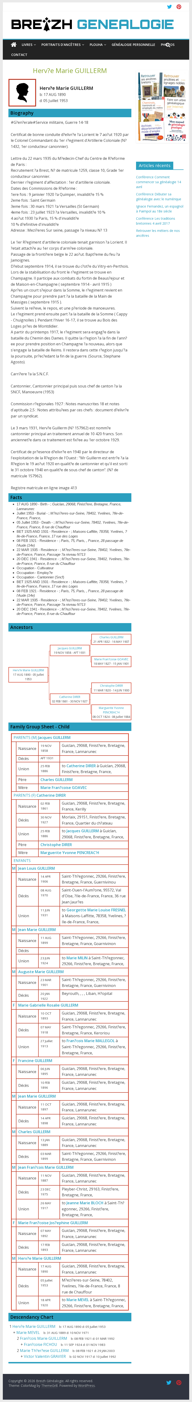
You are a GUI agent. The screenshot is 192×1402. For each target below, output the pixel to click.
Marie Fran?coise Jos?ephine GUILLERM (53, 1222)
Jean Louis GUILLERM (36, 868)
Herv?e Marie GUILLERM (39, 1258)
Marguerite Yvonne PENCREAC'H (70, 852)
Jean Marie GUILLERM (37, 929)
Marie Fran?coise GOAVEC (64, 787)
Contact (19, 54)
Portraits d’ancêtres (61, 44)
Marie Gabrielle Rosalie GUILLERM (48, 1005)
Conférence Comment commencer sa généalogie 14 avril (158, 182)
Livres (27, 44)
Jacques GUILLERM (54, 737)
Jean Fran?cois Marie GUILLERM (46, 1167)
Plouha (96, 44)
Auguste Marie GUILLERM (41, 971)
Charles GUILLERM (57, 779)
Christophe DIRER (56, 844)
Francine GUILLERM (35, 1060)
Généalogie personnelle (133, 44)
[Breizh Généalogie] (92, 18)
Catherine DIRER (51, 795)
